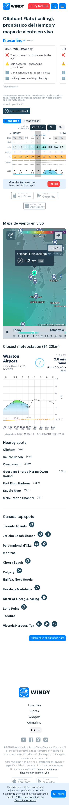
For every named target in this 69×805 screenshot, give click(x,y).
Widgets (34, 717)
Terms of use (42, 773)
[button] (50, 363)
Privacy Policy (27, 773)
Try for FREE (40, 6)
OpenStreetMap (47, 324)
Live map (34, 705)
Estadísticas (31, 121)
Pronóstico (12, 121)
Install (54, 184)
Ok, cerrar (58, 794)
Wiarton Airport (11, 358)
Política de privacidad (27, 797)
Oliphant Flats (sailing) (32, 254)
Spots (34, 711)
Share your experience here (47, 638)
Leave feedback (19, 111)
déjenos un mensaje (47, 769)
